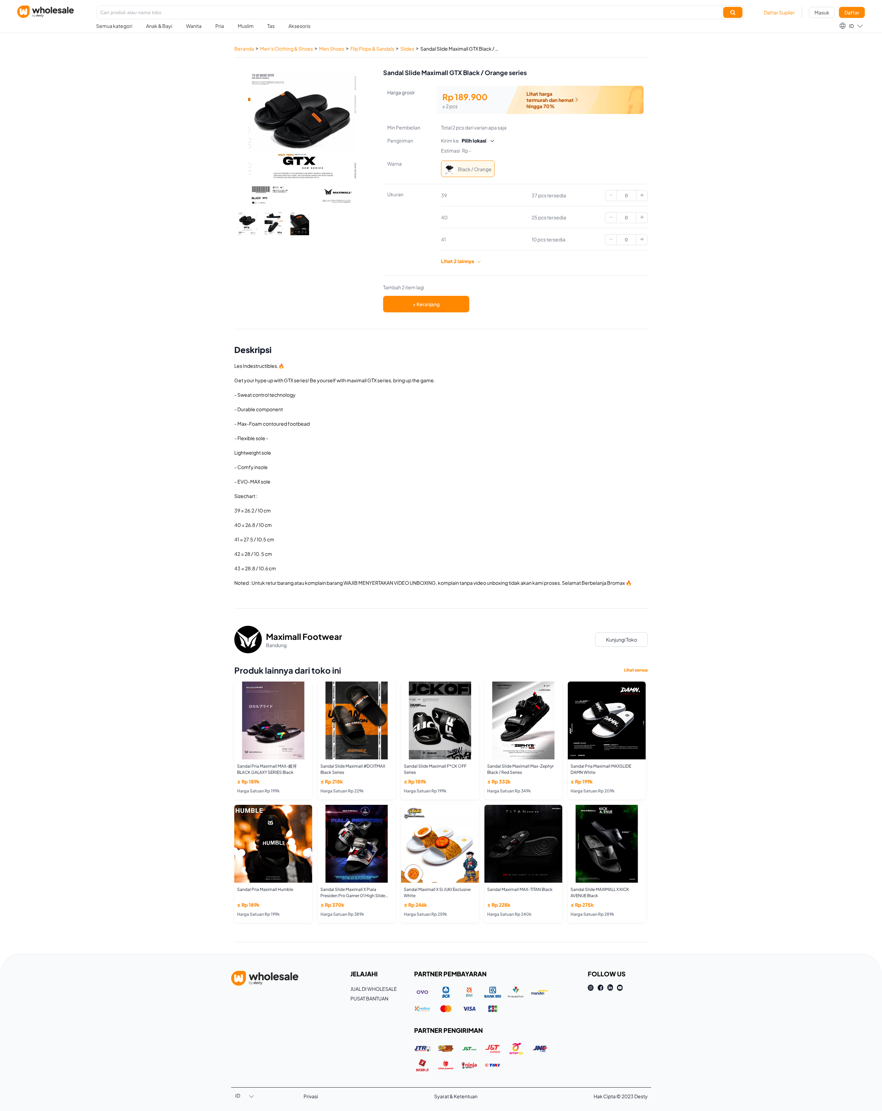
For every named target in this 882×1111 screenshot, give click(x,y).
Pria (219, 26)
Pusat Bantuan (369, 998)
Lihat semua (636, 670)
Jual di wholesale (373, 989)
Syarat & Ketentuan (456, 1096)
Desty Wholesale (45, 12)
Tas (271, 26)
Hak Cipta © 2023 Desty (621, 1096)
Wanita (194, 26)
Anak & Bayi (159, 26)
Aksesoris (299, 26)
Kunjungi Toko (621, 639)
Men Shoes (331, 48)
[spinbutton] (626, 195)
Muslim (246, 26)
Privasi (311, 1096)
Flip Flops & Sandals (372, 48)
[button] (851, 26)
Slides (407, 48)
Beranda (244, 48)
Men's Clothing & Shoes (286, 48)
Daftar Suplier (779, 12)
